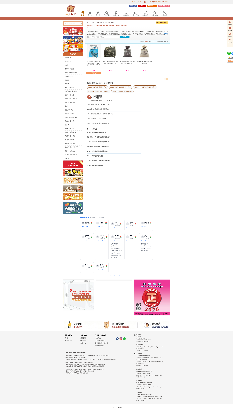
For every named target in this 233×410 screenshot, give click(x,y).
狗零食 (67, 80)
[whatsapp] (124, 339)
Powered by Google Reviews (116, 275)
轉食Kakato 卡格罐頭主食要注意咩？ (98, 91)
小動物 (67, 158)
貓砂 (66, 106)
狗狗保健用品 (69, 87)
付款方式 (98, 338)
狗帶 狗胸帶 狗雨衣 (71, 91)
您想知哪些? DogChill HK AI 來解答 (100, 83)
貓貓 (93, 22)
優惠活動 (68, 61)
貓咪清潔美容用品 (71, 132)
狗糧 (66, 65)
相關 (146, 41)
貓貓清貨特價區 (70, 136)
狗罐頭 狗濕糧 (69, 69)
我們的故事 (68, 340)
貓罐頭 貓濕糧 (69, 113)
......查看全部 (165, 33)
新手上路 (83, 343)
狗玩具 (67, 84)
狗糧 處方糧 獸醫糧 (71, 72)
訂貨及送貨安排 (100, 340)
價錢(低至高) (159, 41)
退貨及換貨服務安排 (101, 343)
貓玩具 (67, 125)
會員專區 (83, 340)
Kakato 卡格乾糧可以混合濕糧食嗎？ (145, 87)
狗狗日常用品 (69, 95)
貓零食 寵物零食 (70, 121)
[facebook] (117, 339)
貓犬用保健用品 (70, 151)
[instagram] (121, 339)
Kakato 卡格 (110, 22)
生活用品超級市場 (71, 154)
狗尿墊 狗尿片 (69, 76)
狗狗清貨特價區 (70, 102)
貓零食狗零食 (69, 139)
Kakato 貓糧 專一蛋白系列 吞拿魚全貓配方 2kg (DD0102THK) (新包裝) (93, 63)
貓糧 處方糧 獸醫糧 (71, 117)
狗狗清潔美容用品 (71, 98)
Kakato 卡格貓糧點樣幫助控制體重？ (120, 87)
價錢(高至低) (152, 41)
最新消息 (83, 338)
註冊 (139, 1)
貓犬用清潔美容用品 (71, 147)
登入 (133, 1)
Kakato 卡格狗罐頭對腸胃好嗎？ (97, 87)
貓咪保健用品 (69, 128)
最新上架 (166, 41)
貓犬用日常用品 (70, 143)
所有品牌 (68, 57)
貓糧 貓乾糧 (69, 110)
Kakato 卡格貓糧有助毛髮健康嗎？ (122, 91)
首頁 (88, 22)
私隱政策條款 (99, 345)
